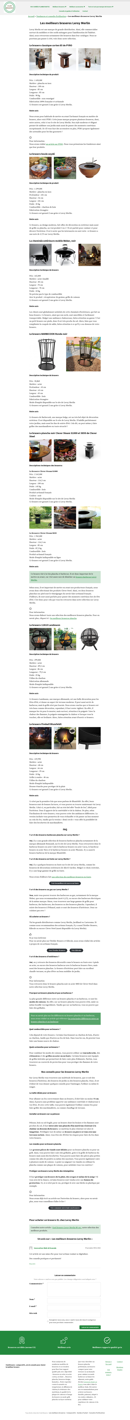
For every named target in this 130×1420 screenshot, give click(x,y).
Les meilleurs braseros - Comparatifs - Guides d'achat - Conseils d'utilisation (77, 1413)
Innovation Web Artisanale (45, 1248)
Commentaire (36, 1284)
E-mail (33, 1306)
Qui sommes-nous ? (108, 1372)
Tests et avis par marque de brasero (100, 7)
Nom (32, 1299)
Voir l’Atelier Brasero (57, 950)
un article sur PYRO (54, 144)
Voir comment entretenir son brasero (65, 1208)
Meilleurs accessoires (76, 7)
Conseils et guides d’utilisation (69, 11)
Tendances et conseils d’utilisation (51, 16)
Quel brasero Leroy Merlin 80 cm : (67, 1227)
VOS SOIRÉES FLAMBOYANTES (40, 7)
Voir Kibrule (76, 950)
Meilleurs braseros (59, 7)
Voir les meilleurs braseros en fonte (65, 883)
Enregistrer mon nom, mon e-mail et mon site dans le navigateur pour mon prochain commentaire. (72, 1321)
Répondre (32, 1264)
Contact (85, 11)
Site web (33, 1313)
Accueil (31, 16)
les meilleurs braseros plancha (63, 618)
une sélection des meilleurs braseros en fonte (71, 877)
